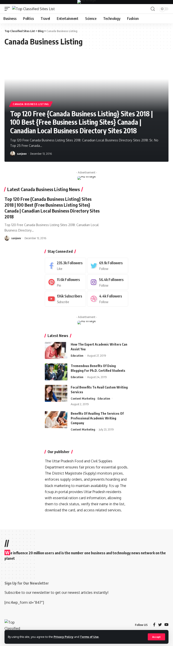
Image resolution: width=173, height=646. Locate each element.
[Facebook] (65, 265)
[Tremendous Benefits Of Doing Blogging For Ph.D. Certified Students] (56, 371)
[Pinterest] (65, 282)
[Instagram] (107, 282)
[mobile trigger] (8, 9)
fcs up (114, 485)
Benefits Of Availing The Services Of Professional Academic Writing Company (97, 418)
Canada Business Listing (31, 104)
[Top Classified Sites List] (33, 9)
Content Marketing (83, 398)
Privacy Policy (63, 637)
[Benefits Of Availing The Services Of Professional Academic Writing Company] (56, 419)
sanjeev (22, 153)
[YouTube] (166, 625)
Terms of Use (89, 637)
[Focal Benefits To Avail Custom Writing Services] (56, 393)
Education (77, 355)
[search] (153, 8)
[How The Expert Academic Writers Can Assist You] (56, 350)
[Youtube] (65, 299)
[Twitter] (107, 265)
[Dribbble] (107, 299)
